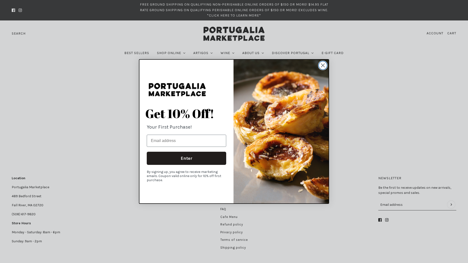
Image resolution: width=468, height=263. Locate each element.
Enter (186, 158)
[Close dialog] (323, 65)
